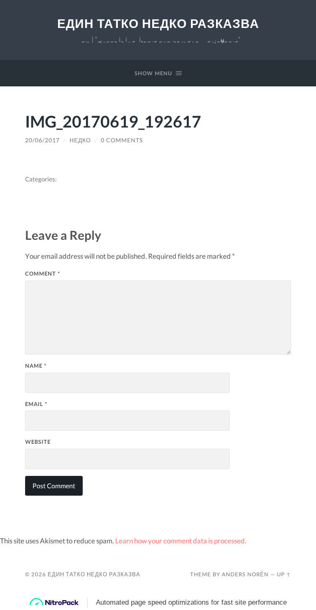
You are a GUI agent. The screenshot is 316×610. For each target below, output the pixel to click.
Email (36, 404)
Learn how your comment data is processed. (180, 540)
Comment (42, 273)
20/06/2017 (42, 140)
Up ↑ (284, 574)
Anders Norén (245, 574)
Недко (80, 140)
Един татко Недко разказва (158, 23)
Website (38, 441)
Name (35, 365)
